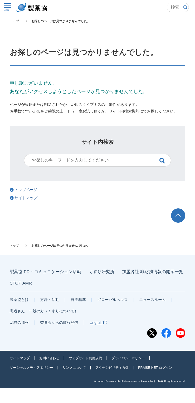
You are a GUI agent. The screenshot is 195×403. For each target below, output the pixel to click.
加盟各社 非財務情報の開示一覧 (152, 271)
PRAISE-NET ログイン (155, 367)
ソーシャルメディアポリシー (31, 367)
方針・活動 (49, 300)
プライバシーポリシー (128, 358)
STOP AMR (21, 283)
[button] (7, 7)
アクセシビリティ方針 (112, 367)
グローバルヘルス (112, 300)
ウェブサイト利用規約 (85, 358)
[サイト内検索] (177, 7)
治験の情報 (19, 322)
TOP (182, 210)
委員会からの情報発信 (59, 322)
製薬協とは (19, 300)
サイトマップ (20, 358)
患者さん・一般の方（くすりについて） (44, 311)
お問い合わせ (49, 358)
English (96, 322)
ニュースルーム (152, 300)
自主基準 (78, 300)
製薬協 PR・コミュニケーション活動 (45, 271)
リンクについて (74, 367)
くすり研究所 (101, 271)
